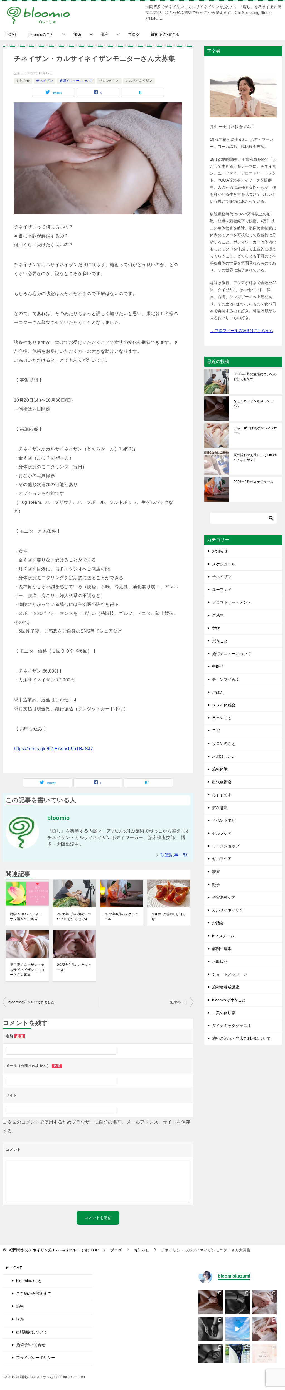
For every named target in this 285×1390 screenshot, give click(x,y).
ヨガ (216, 730)
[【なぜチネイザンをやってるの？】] (210, 1302)
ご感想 (218, 615)
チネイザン (44, 81)
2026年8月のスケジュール (253, 482)
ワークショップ (225, 846)
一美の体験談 (223, 1013)
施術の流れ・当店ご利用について (241, 1038)
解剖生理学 (222, 948)
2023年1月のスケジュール (74, 967)
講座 (105, 34)
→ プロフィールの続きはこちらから (241, 330)
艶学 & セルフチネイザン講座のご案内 (26, 916)
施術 (77, 34)
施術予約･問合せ (165, 34)
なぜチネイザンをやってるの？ (254, 403)
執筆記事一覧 (174, 855)
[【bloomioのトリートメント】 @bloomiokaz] (264, 1356)
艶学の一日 (179, 1002)
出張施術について (31, 1332)
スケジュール (223, 564)
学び (216, 628)
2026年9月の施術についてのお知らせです (74, 916)
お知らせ (23, 81)
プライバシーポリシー (35, 1357)
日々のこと (222, 718)
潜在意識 (220, 807)
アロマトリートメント (231, 602)
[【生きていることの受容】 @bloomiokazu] (264, 1329)
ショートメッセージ (229, 974)
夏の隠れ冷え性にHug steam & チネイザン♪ (255, 457)
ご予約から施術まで (33, 1293)
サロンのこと (109, 81)
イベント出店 (223, 820)
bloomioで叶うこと (228, 1000)
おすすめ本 (222, 794)
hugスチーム (223, 936)
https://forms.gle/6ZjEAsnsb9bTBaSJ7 (53, 748)
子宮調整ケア (223, 897)
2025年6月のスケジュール (121, 916)
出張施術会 (222, 782)
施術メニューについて (76, 81)
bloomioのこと (41, 34)
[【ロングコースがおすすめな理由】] (264, 1302)
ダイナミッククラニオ (231, 1025)
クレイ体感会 (223, 705)
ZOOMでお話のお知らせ (168, 916)
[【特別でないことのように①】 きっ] (210, 1356)
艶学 (216, 884)
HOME (11, 34)
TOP (54, 1250)
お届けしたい (223, 756)
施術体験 (220, 769)
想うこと (220, 641)
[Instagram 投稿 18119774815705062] (237, 1329)
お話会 (218, 923)
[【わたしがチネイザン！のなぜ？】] (210, 1329)
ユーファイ (222, 589)
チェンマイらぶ (225, 679)
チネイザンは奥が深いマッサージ (255, 430)
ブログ (134, 34)
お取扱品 (220, 961)
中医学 (218, 666)
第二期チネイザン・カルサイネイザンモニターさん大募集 (27, 970)
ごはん (218, 692)
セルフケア (222, 833)
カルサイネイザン (139, 81)
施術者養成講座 (225, 987)
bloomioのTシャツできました (31, 1002)
